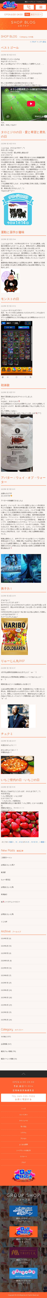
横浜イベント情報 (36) (9, 1059)
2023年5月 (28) (6, 997)
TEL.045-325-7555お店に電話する (23, 1097)
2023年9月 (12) (6, 968)
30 (32, 842)
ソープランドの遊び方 (23, 1150)
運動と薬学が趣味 (12, 232)
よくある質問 (23, 1144)
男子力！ (7, 588)
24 (26, 842)
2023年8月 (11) (6, 975)
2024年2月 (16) (6, 946)
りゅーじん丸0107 (13, 661)
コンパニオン (23, 1114)
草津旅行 (4, 894)
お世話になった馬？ (8, 865)
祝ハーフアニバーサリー (10, 902)
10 (16, 842)
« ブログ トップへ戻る (38, 42)
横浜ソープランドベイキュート (23, 1240)
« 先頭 (10, 842)
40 (34, 842)
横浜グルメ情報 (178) (8, 1051)
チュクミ (7, 734)
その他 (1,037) (6, 1036)
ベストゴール (10, 47)
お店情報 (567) (6, 1044)
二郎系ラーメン (6, 858)
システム (23, 1132)
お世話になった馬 (7, 887)
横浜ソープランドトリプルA (23, 1261)
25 (28, 842)
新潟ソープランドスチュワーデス (23, 1282)
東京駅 (3, 872)
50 (37, 842)
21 (19, 842)
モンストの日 (10, 299)
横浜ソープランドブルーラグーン (23, 1219)
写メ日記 (23, 1126)
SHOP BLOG (9, 36)
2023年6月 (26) (6, 990)
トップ (23, 1108)
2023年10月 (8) (6, 961)
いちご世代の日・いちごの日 (20, 780)
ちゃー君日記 (5, 880)
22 (22, 842)
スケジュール (23, 1120)
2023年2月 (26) (6, 1020)
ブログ (23, 1162)
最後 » (43, 842)
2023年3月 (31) (6, 1012)
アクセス (23, 1138)
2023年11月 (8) (6, 953)
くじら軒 (4, 922)
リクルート (23, 1156)
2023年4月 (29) (6, 1005)
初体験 (5, 385)
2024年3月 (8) (6, 938)
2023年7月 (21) (6, 983)
